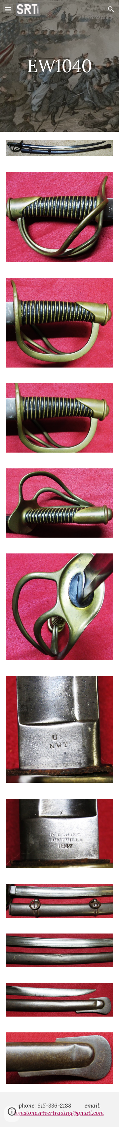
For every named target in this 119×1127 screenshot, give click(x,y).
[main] (59, 65)
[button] (8, 9)
